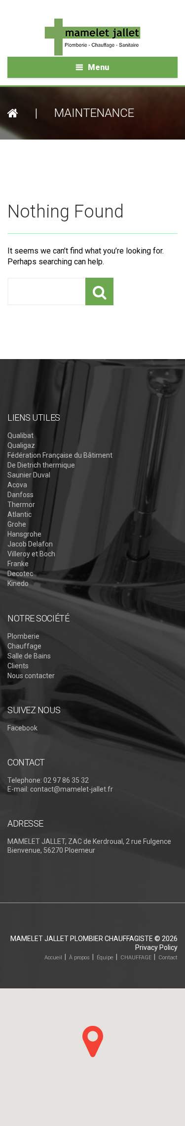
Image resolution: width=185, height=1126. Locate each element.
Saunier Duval (28, 475)
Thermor (21, 505)
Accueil (53, 957)
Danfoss (20, 495)
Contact (168, 957)
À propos (79, 957)
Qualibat (20, 435)
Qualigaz (21, 445)
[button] (92, 1041)
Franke (18, 564)
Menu (98, 67)
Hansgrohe (24, 534)
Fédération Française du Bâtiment (59, 455)
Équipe (105, 957)
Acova (17, 485)
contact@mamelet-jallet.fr (71, 789)
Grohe (16, 524)
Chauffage (24, 646)
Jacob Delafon (30, 544)
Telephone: (24, 780)
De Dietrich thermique (41, 465)
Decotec (20, 574)
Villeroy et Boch (31, 554)
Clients (18, 666)
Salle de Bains (29, 656)
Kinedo (18, 583)
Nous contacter (31, 676)
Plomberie (23, 636)
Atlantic (19, 514)
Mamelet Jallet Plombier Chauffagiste (81, 939)
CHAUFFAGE (135, 957)
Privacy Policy (156, 947)
